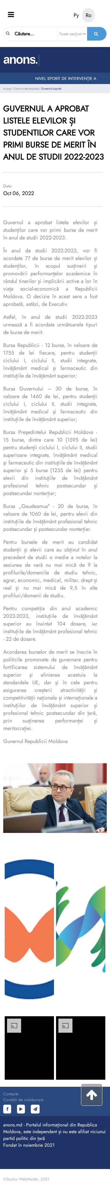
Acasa (7, 88)
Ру (76, 15)
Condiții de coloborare (23, 1100)
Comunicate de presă (26, 88)
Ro (89, 15)
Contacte (10, 1094)
